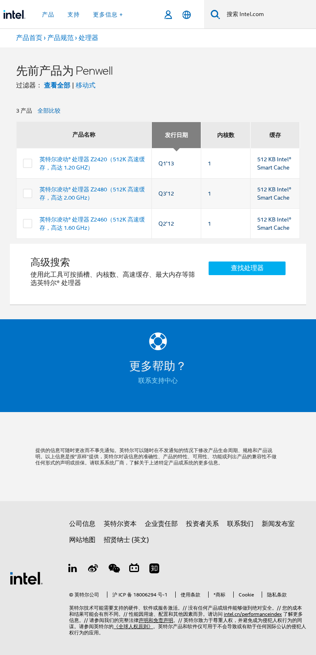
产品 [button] (48, 14)
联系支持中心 (158, 381)
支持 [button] (73, 14)
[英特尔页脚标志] (26, 578)
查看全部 (57, 85)
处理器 (88, 38)
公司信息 (82, 524)
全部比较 (48, 110)
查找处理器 (247, 268)
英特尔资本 (120, 524)
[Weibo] (93, 569)
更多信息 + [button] (108, 14)
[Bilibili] (134, 569)
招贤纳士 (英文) (126, 540)
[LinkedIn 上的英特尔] (73, 569)
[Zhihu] (154, 569)
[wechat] (114, 569)
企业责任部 (161, 524)
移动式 (85, 85)
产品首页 (29, 38)
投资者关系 (202, 524)
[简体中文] (186, 14)
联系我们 (240, 524)
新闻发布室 (278, 524)
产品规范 (60, 38)
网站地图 (82, 540)
